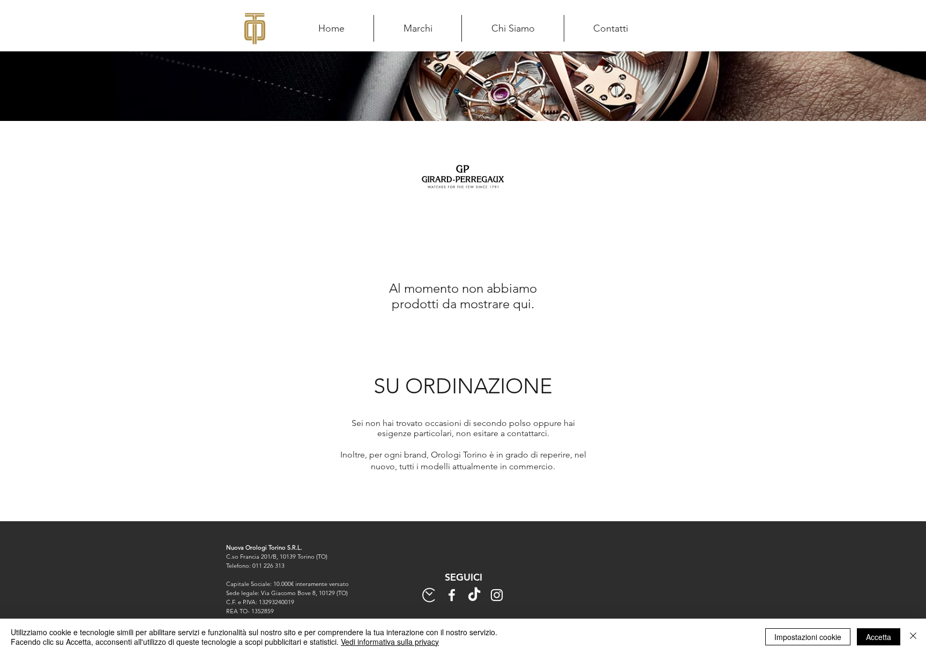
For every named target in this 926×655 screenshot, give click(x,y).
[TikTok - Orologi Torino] (474, 595)
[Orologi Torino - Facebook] (452, 595)
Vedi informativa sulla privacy (390, 641)
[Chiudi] (913, 636)
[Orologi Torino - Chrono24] (429, 595)
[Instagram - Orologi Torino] (497, 595)
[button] (417, 28)
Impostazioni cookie (807, 636)
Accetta (878, 636)
